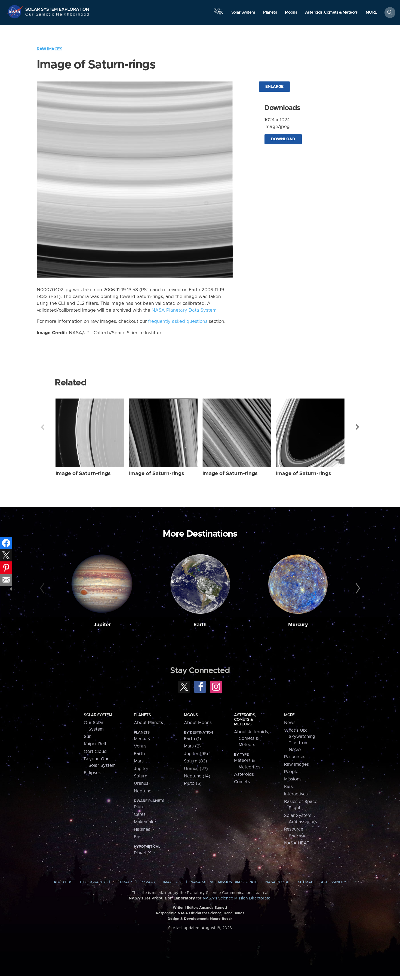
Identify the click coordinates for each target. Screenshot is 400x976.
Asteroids (244, 774)
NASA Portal (277, 882)
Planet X (142, 853)
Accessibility (333, 882)
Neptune (142, 791)
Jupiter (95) (196, 754)
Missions (292, 779)
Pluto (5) (193, 783)
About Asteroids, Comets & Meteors (251, 738)
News (290, 722)
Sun (87, 736)
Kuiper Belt (95, 744)
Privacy (148, 882)
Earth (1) (192, 739)
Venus (140, 746)
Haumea (142, 829)
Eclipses (92, 773)
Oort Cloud (95, 751)
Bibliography (93, 882)
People (291, 772)
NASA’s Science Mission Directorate (236, 898)
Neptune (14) (197, 776)
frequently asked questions (177, 321)
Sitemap (305, 882)
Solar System (98, 715)
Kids (288, 787)
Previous (42, 427)
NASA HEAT (296, 843)
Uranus (141, 783)
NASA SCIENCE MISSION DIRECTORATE (223, 882)
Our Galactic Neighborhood (57, 16)
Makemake (145, 822)
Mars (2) (192, 746)
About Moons (198, 722)
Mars (139, 761)
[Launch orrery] (218, 14)
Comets (242, 782)
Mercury (298, 624)
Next (357, 427)
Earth (200, 624)
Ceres (140, 814)
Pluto (139, 807)
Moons (191, 715)
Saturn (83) (195, 761)
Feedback (123, 882)
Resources (294, 757)
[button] (371, 13)
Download (283, 139)
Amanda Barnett (213, 908)
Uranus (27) (196, 769)
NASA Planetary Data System (184, 310)
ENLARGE (274, 87)
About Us (63, 882)
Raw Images (49, 49)
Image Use (173, 882)
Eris (137, 837)
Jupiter (102, 624)
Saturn (140, 776)
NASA (16, 12)
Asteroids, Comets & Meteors (245, 719)
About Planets (148, 722)
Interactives (296, 794)
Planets (142, 715)
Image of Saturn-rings (83, 473)
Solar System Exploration (57, 8)
